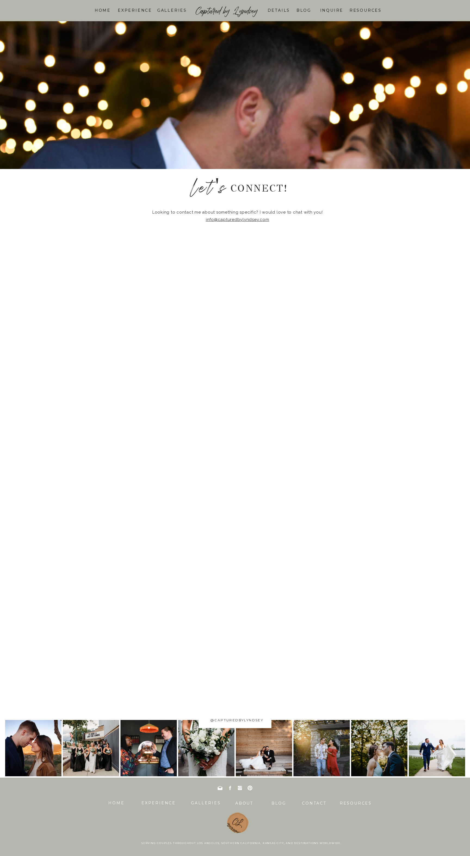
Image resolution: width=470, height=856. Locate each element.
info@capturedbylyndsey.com (237, 219)
